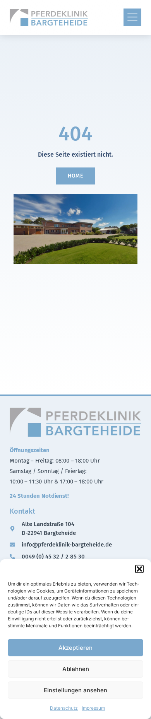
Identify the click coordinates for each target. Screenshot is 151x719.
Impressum (93, 708)
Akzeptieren (75, 647)
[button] (139, 569)
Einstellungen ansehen (75, 690)
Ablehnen (75, 669)
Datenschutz (64, 708)
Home (76, 175)
